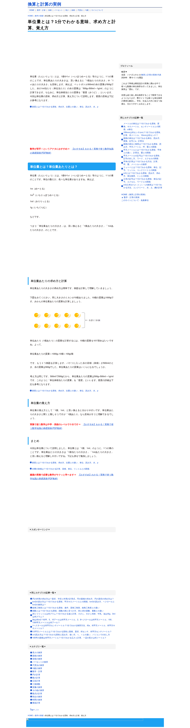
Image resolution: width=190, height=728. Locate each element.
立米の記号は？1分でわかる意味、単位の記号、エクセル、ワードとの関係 (142, 180)
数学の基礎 (39, 15)
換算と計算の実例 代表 (151, 74)
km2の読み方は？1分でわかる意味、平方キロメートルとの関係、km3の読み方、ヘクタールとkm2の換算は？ (73, 603)
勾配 (87, 10)
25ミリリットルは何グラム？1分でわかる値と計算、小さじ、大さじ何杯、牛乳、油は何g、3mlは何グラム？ (73, 615)
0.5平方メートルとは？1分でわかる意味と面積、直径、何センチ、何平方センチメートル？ (72, 631)
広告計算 (36, 680)
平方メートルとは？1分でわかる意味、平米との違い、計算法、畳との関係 (142, 151)
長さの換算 (37, 652)
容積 (50, 10)
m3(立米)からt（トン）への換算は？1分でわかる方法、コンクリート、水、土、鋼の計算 (142, 186)
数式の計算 (37, 693)
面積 (73, 10)
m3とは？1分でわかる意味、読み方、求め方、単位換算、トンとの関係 (141, 174)
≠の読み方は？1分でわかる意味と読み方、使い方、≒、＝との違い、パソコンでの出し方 (71, 634)
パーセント (58, 10)
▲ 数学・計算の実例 (130, 197)
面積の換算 (37, 655)
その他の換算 (38, 690)
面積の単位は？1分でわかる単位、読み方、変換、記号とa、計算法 (142, 139)
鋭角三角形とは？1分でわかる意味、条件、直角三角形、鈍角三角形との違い (65, 607)
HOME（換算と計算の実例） (134, 194)
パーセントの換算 (40, 661)
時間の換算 (37, 699)
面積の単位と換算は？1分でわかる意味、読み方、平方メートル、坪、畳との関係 (142, 145)
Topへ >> (34, 709)
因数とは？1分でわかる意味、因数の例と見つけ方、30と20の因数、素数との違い (68, 610)
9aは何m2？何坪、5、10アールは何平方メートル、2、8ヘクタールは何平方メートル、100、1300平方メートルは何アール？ (72, 621)
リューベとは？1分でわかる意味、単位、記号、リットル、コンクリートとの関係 (142, 168)
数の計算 (36, 677)
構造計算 (36, 702)
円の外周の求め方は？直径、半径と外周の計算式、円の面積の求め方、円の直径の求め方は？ (73, 598)
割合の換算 (37, 696)
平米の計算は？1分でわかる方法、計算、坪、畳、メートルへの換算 (141, 163)
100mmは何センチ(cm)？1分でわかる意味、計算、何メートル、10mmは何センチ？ (142, 134)
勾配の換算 (37, 668)
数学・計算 (41, 10)
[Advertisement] (72, 53)
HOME (31, 10)
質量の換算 (37, 687)
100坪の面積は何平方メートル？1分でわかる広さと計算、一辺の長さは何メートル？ (69, 637)
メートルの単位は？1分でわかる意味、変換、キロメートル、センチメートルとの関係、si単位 (141, 126)
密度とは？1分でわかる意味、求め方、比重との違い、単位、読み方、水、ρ (65, 106)
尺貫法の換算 (38, 665)
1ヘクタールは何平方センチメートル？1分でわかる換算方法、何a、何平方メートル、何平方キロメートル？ (73, 627)
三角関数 (36, 684)
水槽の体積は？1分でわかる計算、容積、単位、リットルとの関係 (60, 468)
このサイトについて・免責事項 (135, 200)
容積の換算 (37, 658)
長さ (67, 10)
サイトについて (97, 10)
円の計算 (36, 674)
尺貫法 (80, 10)
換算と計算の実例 (44, 4)
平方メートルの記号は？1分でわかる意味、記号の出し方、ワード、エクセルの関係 (142, 157)
